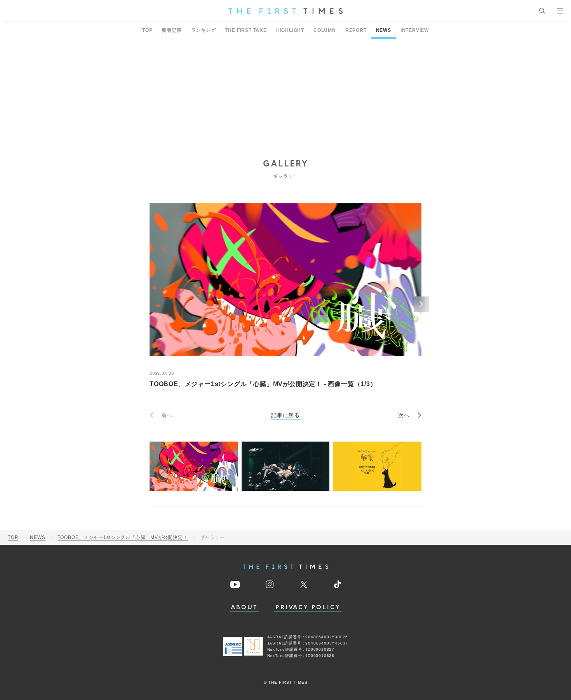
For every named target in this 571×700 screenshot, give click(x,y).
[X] (303, 584)
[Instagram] (269, 584)
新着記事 (171, 30)
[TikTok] (337, 584)
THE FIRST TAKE (246, 30)
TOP (147, 30)
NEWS (383, 30)
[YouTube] (235, 584)
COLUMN (324, 30)
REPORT (356, 30)
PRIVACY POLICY (307, 607)
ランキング (203, 30)
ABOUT (244, 607)
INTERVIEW (414, 30)
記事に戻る (285, 415)
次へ (404, 415)
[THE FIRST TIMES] (285, 11)
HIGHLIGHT (290, 30)
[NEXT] (421, 304)
